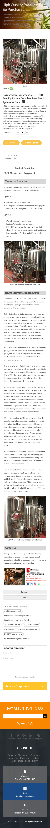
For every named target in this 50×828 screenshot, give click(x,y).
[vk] (22, 723)
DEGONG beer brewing (13, 634)
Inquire (13, 143)
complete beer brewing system (16, 615)
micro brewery (10, 629)
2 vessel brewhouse (12, 625)
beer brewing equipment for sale (17, 620)
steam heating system (29, 629)
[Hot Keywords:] (45, 716)
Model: (7, 155)
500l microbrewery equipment (16, 606)
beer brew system (31, 625)
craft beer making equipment (15, 638)
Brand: (6, 158)
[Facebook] (31, 723)
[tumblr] (27, 723)
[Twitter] (18, 723)
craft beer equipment (12, 611)
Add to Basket (31, 143)
